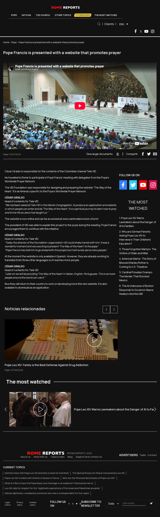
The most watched (105, 15)
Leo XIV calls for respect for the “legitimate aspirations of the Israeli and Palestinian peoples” (52, 488)
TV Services (83, 15)
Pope (14, 15)
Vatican (26, 15)
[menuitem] (123, 24)
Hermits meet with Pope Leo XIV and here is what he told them (37, 473)
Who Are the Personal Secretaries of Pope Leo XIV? (88, 478)
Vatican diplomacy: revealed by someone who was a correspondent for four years (47, 493)
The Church (43, 15)
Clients (109, 24)
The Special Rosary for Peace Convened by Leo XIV (98, 473)
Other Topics (63, 15)
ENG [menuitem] (121, 24)
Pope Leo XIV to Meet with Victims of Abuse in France (32, 478)
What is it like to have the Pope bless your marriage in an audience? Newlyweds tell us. (49, 483)
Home (6, 42)
